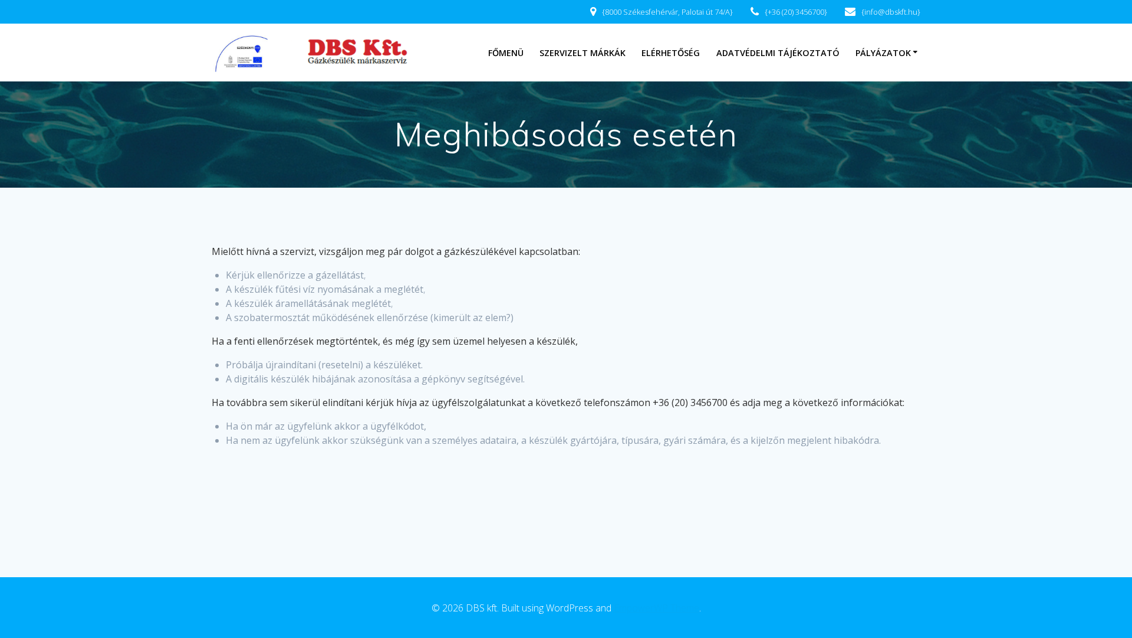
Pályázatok (883, 52)
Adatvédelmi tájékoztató (778, 52)
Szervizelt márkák (582, 52)
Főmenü (506, 52)
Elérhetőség (670, 52)
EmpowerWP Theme (656, 607)
